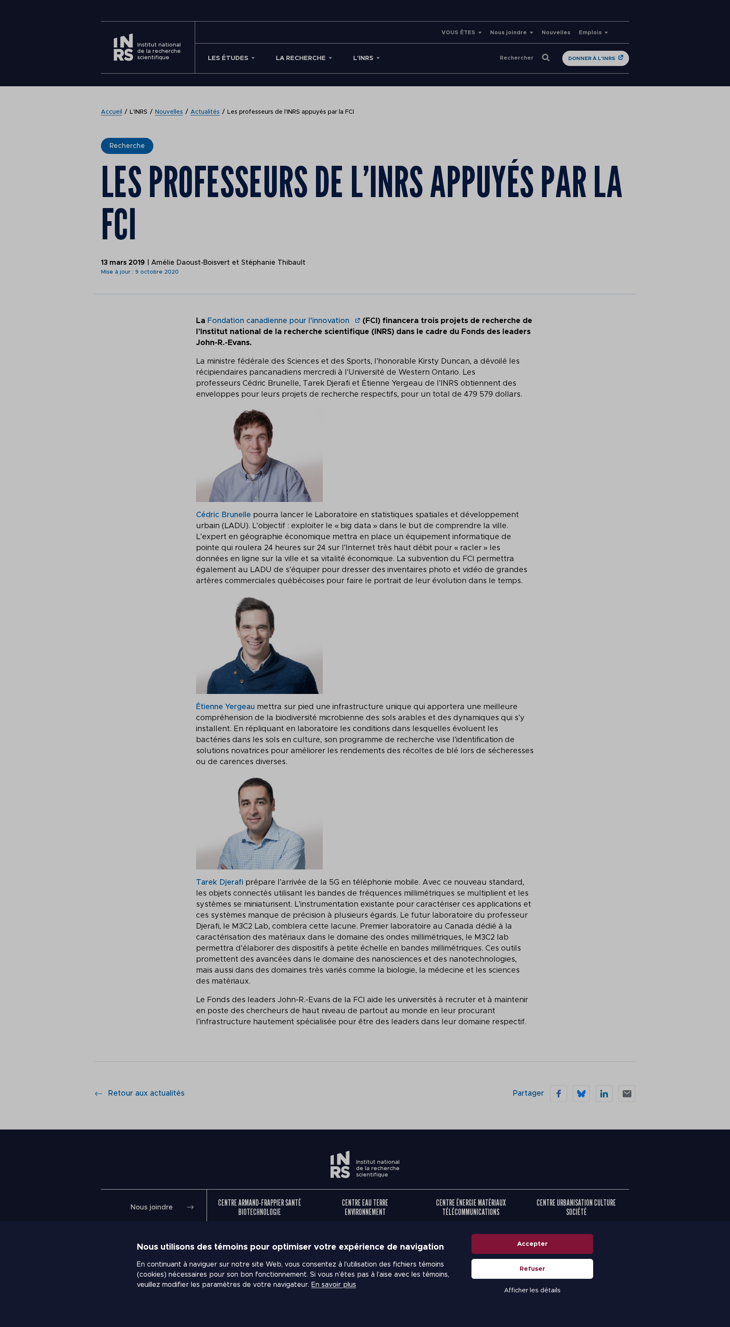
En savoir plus (333, 1284)
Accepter (532, 1244)
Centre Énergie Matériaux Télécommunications (471, 1207)
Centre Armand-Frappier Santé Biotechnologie (259, 1207)
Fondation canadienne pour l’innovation (279, 321)
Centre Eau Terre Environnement (365, 1207)
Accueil (111, 112)
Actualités (205, 112)
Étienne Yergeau (225, 707)
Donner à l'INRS (591, 58)
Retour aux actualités (146, 1093)
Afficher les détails (532, 1290)
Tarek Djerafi (219, 882)
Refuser (532, 1269)
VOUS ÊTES (458, 33)
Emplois (590, 33)
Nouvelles (556, 33)
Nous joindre (508, 33)
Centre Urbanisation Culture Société (576, 1207)
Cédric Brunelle (223, 515)
